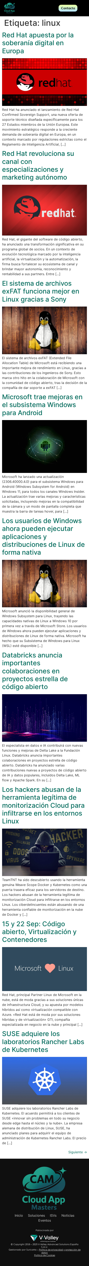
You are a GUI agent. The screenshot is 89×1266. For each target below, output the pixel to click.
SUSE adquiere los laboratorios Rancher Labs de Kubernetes (43, 1042)
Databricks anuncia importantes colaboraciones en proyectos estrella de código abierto (35, 671)
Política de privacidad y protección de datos (60, 1251)
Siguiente (77, 1152)
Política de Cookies (44, 1255)
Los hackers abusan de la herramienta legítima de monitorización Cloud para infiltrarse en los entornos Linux (43, 805)
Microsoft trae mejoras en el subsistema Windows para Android (42, 405)
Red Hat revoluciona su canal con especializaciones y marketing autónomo (38, 165)
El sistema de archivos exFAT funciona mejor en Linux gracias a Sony (40, 291)
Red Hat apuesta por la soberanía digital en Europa (38, 43)
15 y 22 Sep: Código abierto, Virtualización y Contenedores (39, 932)
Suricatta (31, 1249)
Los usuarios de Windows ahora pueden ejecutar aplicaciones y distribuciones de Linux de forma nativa (43, 537)
